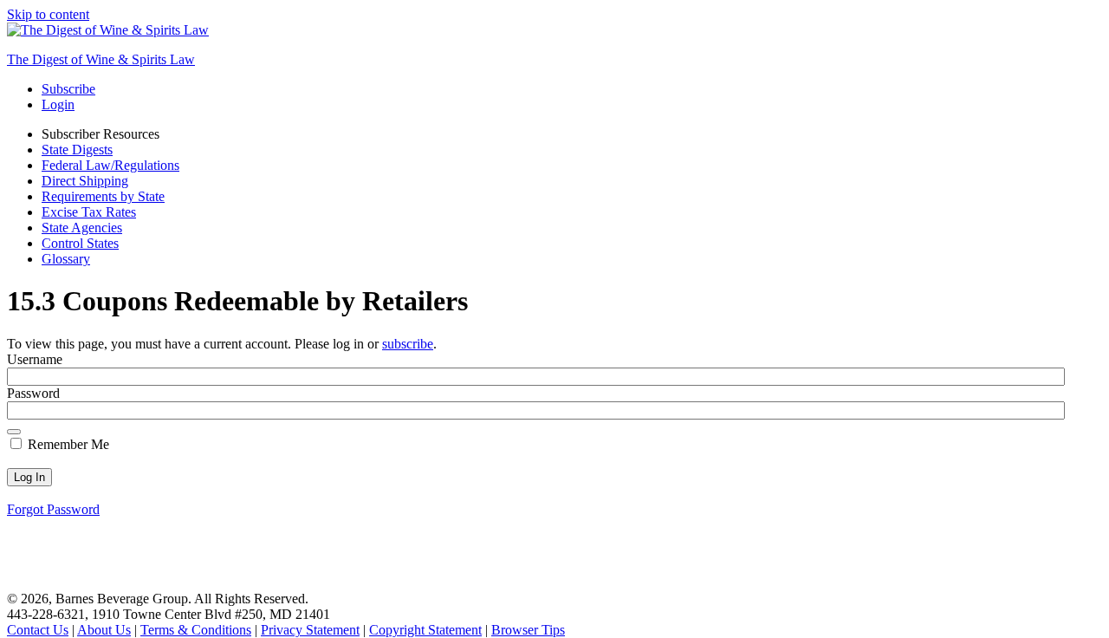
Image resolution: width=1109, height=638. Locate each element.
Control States (80, 243)
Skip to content (48, 14)
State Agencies (82, 227)
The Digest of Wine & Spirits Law (101, 59)
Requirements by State (103, 196)
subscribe (407, 343)
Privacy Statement (310, 629)
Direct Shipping (85, 180)
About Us (104, 629)
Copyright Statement (425, 629)
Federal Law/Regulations (110, 165)
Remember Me (66, 444)
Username (34, 359)
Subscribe (68, 88)
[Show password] (14, 431)
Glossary (66, 258)
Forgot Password (53, 509)
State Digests (77, 149)
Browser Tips (528, 629)
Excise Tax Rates (89, 212)
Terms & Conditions (195, 629)
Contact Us (37, 629)
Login (58, 104)
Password (33, 393)
